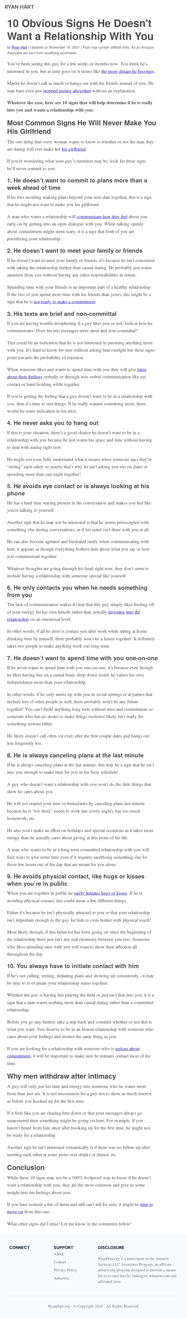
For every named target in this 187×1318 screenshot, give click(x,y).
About (59, 1254)
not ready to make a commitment (64, 301)
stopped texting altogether (67, 90)
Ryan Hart (19, 47)
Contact (60, 1262)
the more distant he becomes (127, 71)
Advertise (61, 1278)
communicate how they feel (102, 216)
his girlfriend (74, 149)
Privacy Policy (65, 1270)
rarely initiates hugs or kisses (100, 893)
